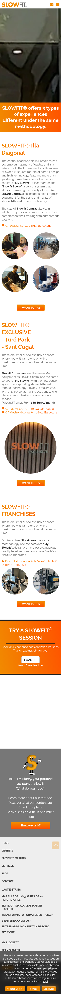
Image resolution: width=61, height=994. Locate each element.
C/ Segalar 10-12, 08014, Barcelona (27, 225)
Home (5, 842)
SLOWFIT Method (14, 858)
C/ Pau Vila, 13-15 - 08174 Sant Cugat (29, 408)
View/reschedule (30, 665)
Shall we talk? (30, 825)
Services (8, 865)
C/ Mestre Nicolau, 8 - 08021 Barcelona (31, 412)
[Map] (30, 713)
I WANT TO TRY (31, 307)
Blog (5, 873)
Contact (7, 881)
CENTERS (7, 850)
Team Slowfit (11, 950)
